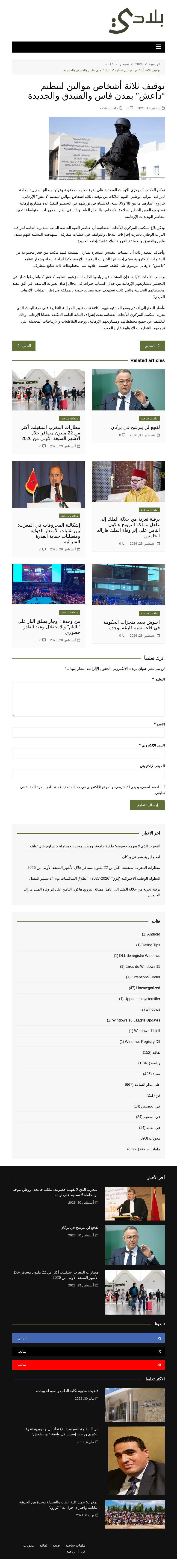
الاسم (159, 724)
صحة (156, 1074)
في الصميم (151, 1117)
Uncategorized (148, 988)
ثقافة (156, 1052)
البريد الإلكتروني (152, 745)
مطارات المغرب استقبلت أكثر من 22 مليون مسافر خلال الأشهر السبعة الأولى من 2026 (50, 433)
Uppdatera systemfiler (142, 999)
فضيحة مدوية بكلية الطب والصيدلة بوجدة (67, 1391)
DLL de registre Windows (139, 956)
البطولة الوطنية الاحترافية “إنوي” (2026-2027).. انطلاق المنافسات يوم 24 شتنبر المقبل (94, 878)
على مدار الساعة (147, 1085)
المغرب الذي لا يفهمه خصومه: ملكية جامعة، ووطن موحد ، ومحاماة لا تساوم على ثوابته (95, 846)
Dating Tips (151, 945)
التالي (26, 345)
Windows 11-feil (147, 1031)
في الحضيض (150, 1106)
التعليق (158, 679)
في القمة (153, 1128)
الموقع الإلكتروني (152, 766)
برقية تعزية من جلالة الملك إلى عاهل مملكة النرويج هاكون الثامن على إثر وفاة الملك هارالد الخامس (92, 892)
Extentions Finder (145, 977)
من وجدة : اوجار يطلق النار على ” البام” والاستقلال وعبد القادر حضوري (49, 627)
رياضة (155, 1063)
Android (153, 934)
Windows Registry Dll (142, 1042)
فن (158, 1095)
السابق (150, 345)
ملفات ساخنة (109, 108)
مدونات (154, 1138)
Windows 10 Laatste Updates (136, 1020)
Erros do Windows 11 (142, 966)
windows (153, 1009)
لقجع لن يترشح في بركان (134, 427)
